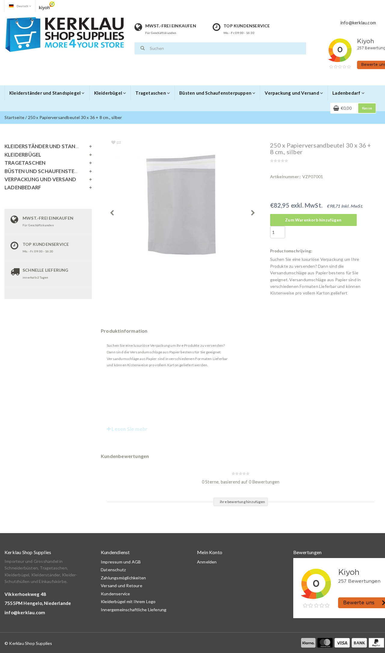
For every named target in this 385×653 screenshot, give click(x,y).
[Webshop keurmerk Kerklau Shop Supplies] (47, 5)
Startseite (14, 117)
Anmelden (207, 561)
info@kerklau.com (25, 612)
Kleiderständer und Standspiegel (45, 93)
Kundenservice (115, 593)
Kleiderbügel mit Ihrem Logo (128, 601)
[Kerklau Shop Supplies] (65, 34)
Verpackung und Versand (292, 93)
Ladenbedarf (346, 93)
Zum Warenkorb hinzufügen (313, 219)
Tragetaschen (151, 93)
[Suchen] (142, 48)
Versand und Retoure (121, 585)
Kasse (367, 108)
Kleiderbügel (108, 93)
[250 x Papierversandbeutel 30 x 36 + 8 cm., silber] (193, 207)
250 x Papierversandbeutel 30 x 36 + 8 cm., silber (75, 117)
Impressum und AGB (121, 561)
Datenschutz (113, 569)
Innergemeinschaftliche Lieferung (133, 609)
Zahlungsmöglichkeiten (123, 577)
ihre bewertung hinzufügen (242, 501)
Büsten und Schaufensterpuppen (215, 93)
